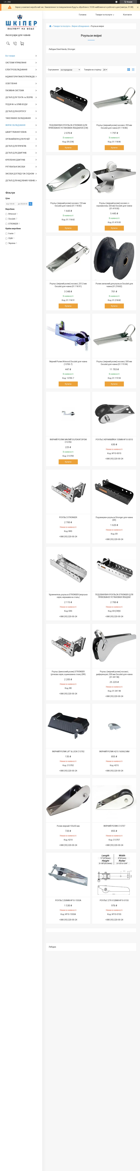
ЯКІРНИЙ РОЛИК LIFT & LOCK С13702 (68, 751)
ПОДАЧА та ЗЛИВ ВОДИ (16, 104)
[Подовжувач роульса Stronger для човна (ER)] (114, 491)
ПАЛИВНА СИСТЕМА (14, 90)
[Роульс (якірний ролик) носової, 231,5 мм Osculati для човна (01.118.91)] (68, 258)
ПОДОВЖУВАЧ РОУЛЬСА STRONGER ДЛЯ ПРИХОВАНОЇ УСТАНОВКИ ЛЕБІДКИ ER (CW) (68, 126)
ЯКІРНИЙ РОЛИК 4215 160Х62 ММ (114, 751)
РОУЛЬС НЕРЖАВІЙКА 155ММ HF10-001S (114, 439)
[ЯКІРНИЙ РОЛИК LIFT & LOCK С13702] (68, 726)
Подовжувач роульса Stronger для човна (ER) (114, 518)
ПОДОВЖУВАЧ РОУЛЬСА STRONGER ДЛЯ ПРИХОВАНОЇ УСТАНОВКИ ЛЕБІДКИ (114, 595)
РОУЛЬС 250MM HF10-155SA (68, 900)
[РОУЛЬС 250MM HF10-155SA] (68, 874)
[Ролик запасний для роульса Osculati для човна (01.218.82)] (114, 258)
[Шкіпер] (21, 22)
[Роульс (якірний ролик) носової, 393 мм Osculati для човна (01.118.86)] (114, 99)
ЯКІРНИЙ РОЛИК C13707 (114, 826)
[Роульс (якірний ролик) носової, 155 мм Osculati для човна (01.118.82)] (68, 177)
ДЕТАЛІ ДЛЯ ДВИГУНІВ (16, 153)
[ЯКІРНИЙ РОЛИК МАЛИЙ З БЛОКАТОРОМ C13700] (68, 414)
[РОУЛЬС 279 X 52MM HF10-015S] (114, 874)
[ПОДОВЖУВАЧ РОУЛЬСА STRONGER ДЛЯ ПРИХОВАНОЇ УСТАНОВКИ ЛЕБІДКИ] (114, 569)
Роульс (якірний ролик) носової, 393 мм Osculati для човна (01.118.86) (114, 126)
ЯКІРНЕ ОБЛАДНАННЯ (15, 125)
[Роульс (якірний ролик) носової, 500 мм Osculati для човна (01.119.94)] (114, 336)
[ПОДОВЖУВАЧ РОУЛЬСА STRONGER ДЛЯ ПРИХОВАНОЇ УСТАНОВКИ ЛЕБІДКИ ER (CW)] (68, 99)
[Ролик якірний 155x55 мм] (68, 800)
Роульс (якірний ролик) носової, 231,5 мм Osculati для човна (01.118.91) (68, 285)
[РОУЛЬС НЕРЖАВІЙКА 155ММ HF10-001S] (114, 414)
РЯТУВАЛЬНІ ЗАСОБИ (15, 167)
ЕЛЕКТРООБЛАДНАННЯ (16, 70)
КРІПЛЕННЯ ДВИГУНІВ (15, 160)
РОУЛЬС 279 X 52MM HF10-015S (114, 900)
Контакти (127, 15)
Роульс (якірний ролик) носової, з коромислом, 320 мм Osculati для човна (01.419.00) (114, 206)
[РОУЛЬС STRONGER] (68, 491)
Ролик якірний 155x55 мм (68, 826)
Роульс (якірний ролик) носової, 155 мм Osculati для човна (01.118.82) (68, 204)
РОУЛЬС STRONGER (68, 517)
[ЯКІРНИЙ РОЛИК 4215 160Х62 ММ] (114, 726)
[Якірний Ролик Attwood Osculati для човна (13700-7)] (68, 336)
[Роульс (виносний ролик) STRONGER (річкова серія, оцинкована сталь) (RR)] (68, 646)
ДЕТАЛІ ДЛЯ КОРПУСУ (15, 111)
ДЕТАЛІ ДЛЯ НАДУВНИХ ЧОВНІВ (20, 180)
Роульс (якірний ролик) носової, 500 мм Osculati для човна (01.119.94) (114, 362)
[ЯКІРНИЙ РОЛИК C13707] (114, 800)
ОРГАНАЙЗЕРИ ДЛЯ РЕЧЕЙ (17, 139)
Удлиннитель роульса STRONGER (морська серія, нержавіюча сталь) (68, 595)
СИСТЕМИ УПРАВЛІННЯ (15, 63)
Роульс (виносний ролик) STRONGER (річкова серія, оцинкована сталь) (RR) (68, 672)
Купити (68, 148)
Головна (82, 15)
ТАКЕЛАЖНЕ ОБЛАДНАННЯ (18, 118)
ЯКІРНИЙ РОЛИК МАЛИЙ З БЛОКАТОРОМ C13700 (68, 440)
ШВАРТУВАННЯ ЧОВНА (16, 132)
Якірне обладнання (80, 26)
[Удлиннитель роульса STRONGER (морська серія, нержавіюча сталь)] (68, 569)
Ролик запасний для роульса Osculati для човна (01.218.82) (114, 285)
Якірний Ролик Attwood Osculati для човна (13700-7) (68, 362)
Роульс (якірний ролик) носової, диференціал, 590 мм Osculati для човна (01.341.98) (114, 674)
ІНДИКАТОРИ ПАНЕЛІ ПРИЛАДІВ (20, 77)
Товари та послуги (103, 15)
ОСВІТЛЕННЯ (11, 83)
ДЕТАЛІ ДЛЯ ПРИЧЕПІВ (15, 146)
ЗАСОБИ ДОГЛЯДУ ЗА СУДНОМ (19, 174)
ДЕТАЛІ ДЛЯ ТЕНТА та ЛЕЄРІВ (19, 97)
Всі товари (10, 56)
